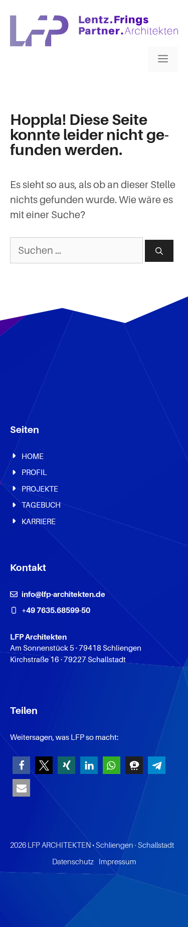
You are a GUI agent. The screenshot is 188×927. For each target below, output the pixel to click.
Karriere (39, 521)
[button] (21, 765)
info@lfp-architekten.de (63, 593)
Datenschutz (73, 861)
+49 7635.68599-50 (56, 609)
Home (33, 455)
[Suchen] (159, 251)
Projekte (40, 488)
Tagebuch (41, 504)
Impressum (117, 861)
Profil (34, 472)
